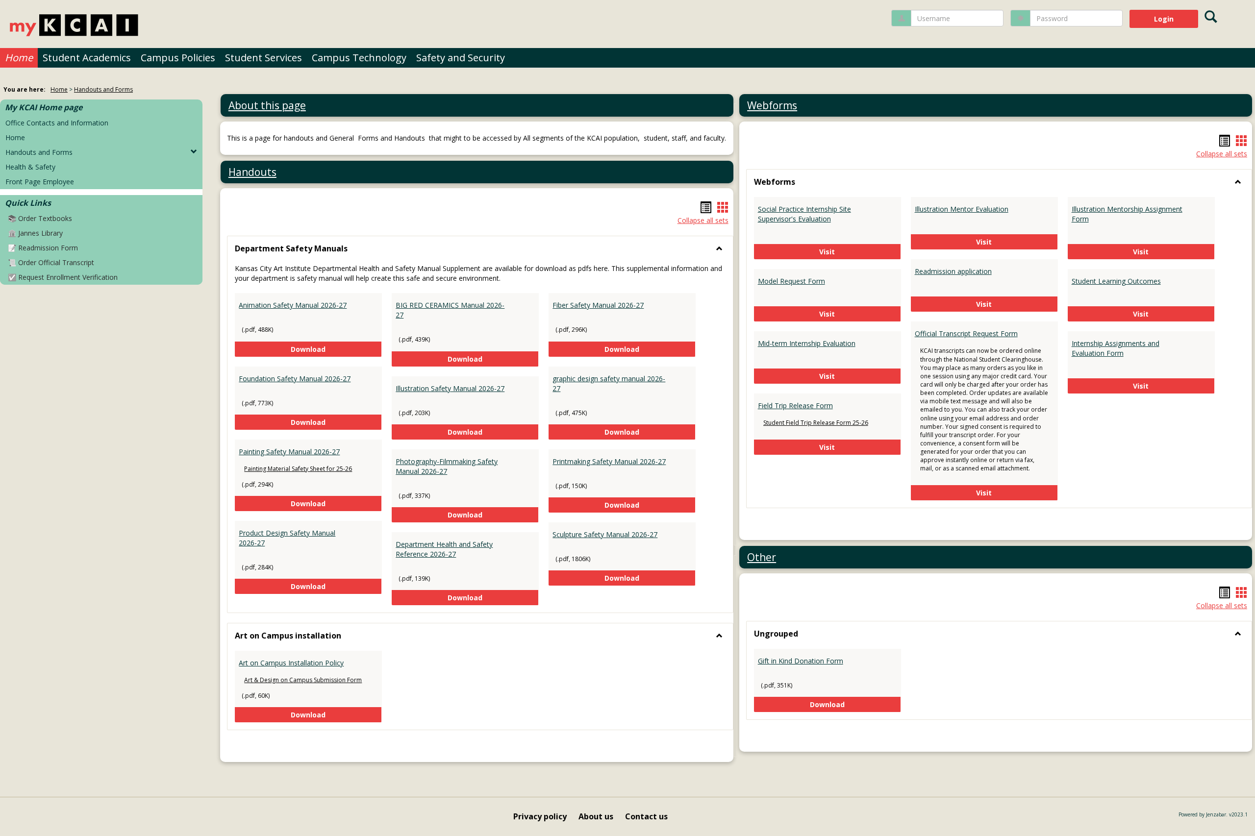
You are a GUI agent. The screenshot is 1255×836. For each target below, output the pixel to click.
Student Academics (87, 57)
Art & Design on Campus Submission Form (303, 680)
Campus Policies (178, 57)
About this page (267, 105)
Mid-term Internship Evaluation (806, 343)
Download (336, 349)
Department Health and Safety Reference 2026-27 (444, 549)
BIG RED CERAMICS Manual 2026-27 (450, 310)
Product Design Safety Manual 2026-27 (287, 537)
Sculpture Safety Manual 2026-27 (604, 534)
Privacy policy (540, 816)
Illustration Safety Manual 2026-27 (450, 388)
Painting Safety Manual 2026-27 (289, 451)
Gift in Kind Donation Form (800, 660)
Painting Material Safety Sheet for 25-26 (298, 469)
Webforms (772, 105)
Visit (860, 251)
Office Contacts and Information (56, 122)
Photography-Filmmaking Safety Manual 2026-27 (447, 466)
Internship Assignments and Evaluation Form (1115, 348)
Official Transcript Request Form (966, 333)
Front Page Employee (39, 181)
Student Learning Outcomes (1116, 281)
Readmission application (953, 271)
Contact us (646, 816)
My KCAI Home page (43, 107)
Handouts (252, 172)
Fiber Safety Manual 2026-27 (598, 305)
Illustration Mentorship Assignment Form (1127, 213)
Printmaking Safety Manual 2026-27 (609, 461)
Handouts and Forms (103, 89)
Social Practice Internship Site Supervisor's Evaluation (804, 213)
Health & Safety (30, 167)
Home (19, 57)
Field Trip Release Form (795, 405)
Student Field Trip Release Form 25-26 (815, 422)
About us (595, 816)
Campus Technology (359, 57)
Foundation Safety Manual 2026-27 (295, 378)
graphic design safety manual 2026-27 (608, 383)
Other (761, 557)
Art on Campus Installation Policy (291, 662)
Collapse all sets (703, 220)
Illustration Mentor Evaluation (961, 209)
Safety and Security (460, 57)
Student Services (263, 57)
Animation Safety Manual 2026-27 (293, 305)
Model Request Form (791, 281)
